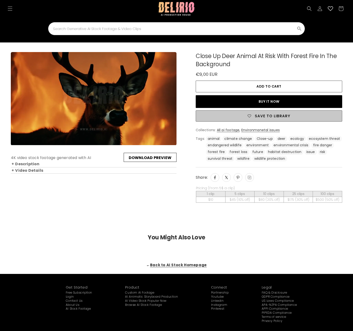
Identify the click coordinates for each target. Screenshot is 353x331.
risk (322, 151)
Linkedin (217, 301)
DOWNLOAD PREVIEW (150, 158)
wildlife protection (269, 158)
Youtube (217, 297)
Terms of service (274, 317)
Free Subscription (79, 292)
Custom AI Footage (139, 292)
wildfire (243, 158)
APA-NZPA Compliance (279, 305)
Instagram (219, 305)
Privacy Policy (272, 321)
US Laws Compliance (278, 301)
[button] (10, 8)
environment (257, 145)
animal (213, 138)
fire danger (322, 145)
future (257, 151)
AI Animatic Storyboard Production (151, 297)
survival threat (220, 158)
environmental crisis (291, 145)
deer (282, 138)
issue (310, 151)
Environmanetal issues (260, 130)
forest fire (216, 151)
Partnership (220, 292)
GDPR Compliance (276, 297)
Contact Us (74, 301)
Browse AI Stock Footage (143, 305)
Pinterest (217, 309)
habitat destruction (285, 151)
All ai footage (228, 130)
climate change (238, 138)
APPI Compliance (275, 309)
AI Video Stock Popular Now (146, 301)
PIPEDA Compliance (277, 313)
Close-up (265, 138)
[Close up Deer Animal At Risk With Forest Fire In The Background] (215, 177)
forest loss (238, 151)
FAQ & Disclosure (274, 292)
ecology (297, 138)
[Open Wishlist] (330, 8)
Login (70, 297)
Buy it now (269, 101)
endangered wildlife (225, 145)
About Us (72, 305)
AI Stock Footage (78, 309)
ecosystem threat (324, 138)
